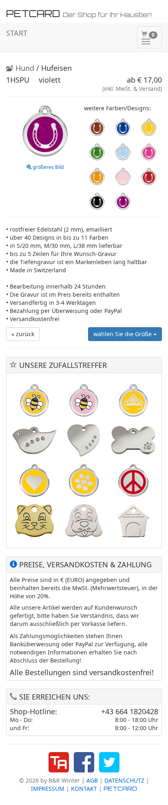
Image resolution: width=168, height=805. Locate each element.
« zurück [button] (22, 334)
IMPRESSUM (47, 788)
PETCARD (120, 788)
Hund (23, 68)
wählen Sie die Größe (123, 334)
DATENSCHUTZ (124, 780)
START (16, 33)
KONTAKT (84, 788)
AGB (92, 780)
